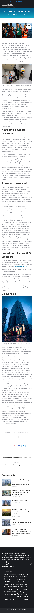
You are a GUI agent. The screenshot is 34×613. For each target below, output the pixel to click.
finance (25, 576)
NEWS (4, 25)
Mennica (12, 584)
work (17, 600)
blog (24, 574)
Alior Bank (6, 574)
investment (6, 584)
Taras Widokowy (10, 591)
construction (19, 576)
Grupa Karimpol (19, 579)
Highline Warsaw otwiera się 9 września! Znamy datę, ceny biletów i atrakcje (21, 492)
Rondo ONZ (8, 589)
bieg (20, 574)
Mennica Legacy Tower (21, 584)
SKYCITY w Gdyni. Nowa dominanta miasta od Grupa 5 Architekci (20, 512)
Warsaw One (12, 597)
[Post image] (6, 482)
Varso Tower (22, 594)
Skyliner (6, 436)
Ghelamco (8, 579)
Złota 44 (25, 600)
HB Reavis (8, 581)
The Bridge (21, 591)
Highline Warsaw (17, 581)
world (20, 600)
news (5, 586)
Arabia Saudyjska (14, 574)
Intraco (24, 581)
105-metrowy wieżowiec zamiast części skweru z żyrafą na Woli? (22, 521)
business (6, 576)
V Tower (6, 597)
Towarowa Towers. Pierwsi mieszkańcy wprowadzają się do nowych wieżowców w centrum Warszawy (21, 532)
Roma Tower (24, 586)
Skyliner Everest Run (14, 436)
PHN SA (10, 586)
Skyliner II (24, 589)
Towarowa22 (7, 594)
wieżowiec (27, 436)
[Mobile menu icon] (31, 6)
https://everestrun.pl (21, 266)
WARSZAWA (6, 27)
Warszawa (21, 436)
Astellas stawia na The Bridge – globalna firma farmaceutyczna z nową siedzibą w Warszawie (21, 482)
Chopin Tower (12, 576)
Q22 (19, 586)
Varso (13, 594)
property (15, 586)
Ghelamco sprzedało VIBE (19, 500)
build (27, 574)
